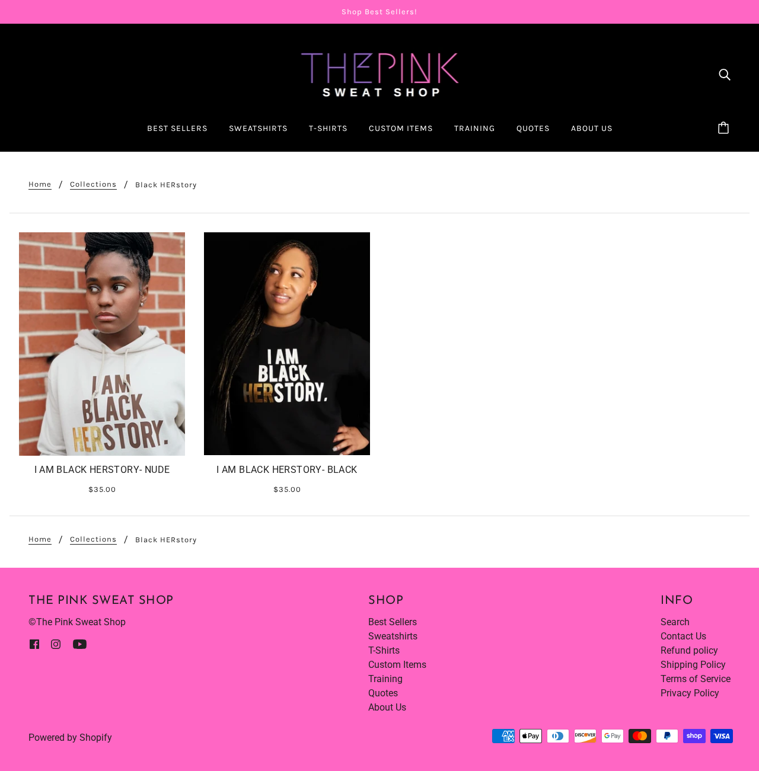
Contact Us (683, 636)
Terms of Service (696, 678)
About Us (387, 707)
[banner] (380, 73)
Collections (93, 184)
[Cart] (725, 128)
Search (675, 622)
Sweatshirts (392, 636)
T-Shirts (384, 650)
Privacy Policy (690, 693)
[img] (724, 74)
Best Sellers (392, 622)
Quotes (383, 693)
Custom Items (397, 664)
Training (385, 678)
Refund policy (689, 650)
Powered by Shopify (70, 737)
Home (40, 184)
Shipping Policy (693, 664)
